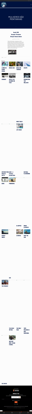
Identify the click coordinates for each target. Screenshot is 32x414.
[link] (16, 390)
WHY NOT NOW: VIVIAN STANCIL (12, 343)
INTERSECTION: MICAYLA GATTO (5, 173)
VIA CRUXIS (4, 383)
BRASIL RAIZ (12, 68)
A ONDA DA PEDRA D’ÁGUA (4, 69)
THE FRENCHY (5, 286)
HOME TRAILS (19, 121)
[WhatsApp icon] (28, 0)
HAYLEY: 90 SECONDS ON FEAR (12, 81)
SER (10, 278)
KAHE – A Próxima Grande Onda (12, 173)
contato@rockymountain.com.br (17, 406)
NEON (3, 183)
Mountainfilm (26, 406)
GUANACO (4, 79)
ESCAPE (25, 68)
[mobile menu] (31, 4)
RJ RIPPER (18, 225)
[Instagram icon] (30, 0)
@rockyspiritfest (13, 395)
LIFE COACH (19, 130)
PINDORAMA (12, 183)
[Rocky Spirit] (4, 4)
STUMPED (18, 235)
